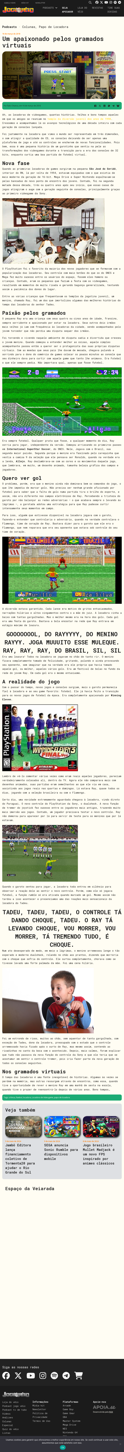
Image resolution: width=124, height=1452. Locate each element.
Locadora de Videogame (42, 1097)
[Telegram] (113, 105)
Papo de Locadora (53, 27)
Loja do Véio (82, 9)
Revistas (97, 7)
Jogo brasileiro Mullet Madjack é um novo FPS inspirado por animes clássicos (99, 1154)
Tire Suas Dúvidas (114, 9)
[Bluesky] (118, 105)
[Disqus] (62, 1232)
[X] (100, 105)
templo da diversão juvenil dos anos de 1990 (79, 118)
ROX (111, 1412)
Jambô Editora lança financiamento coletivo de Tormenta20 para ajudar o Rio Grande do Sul (20, 1158)
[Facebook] (95, 105)
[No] (120, 1444)
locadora (27, 1097)
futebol (19, 1097)
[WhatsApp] (109, 105)
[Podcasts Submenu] (56, 8)
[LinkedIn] (104, 105)
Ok (62, 1447)
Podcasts (48, 7)
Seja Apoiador (67, 9)
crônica (12, 1097)
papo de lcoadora (62, 1097)
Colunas (28, 27)
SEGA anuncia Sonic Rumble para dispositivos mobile (61, 1152)
